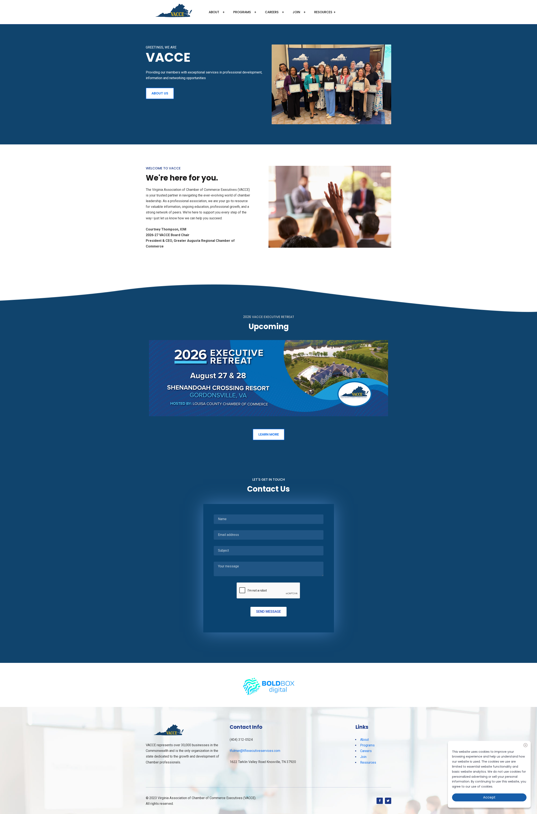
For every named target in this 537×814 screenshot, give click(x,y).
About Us (159, 93)
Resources (323, 12)
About (214, 12)
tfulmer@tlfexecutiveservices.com (255, 751)
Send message (268, 612)
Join (296, 12)
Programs (242, 12)
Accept (489, 797)
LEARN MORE (268, 434)
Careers (272, 12)
